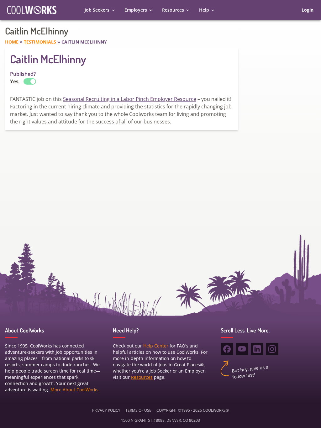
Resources (173, 10)
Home (11, 42)
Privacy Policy (106, 410)
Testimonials (40, 42)
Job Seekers (97, 10)
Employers (135, 10)
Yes (14, 81)
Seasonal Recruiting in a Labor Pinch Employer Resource (129, 99)
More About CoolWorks (74, 390)
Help (204, 10)
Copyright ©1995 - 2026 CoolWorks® (192, 410)
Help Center (155, 346)
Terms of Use (138, 410)
